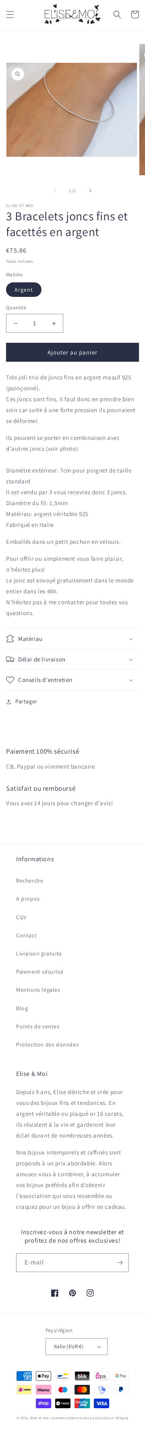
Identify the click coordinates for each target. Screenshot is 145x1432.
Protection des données (47, 1044)
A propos (28, 898)
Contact (26, 935)
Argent (23, 289)
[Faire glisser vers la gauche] (55, 190)
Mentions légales (38, 989)
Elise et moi (40, 1417)
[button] (10, 14)
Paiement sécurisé (39, 971)
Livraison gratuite (39, 953)
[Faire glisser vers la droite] (90, 190)
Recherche (29, 880)
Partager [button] (26, 701)
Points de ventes (38, 1026)
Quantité (16, 307)
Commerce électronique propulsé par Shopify (89, 1417)
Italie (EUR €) (69, 1346)
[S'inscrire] (119, 1262)
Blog (22, 1008)
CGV (21, 917)
